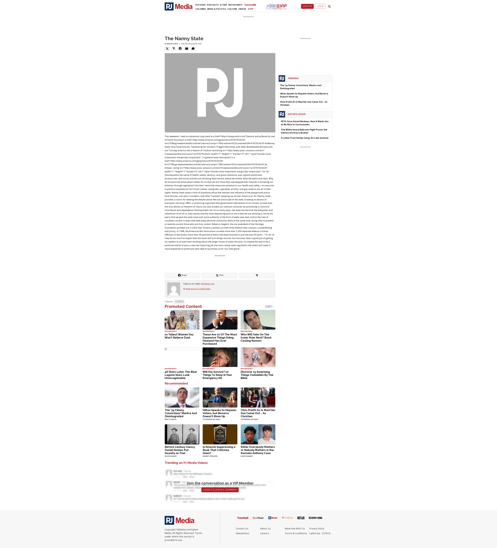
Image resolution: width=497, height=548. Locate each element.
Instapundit (235, 5)
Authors (200, 5)
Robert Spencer (210, 456)
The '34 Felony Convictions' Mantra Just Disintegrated (181, 413)
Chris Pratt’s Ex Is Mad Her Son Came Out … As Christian (258, 413)
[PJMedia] (179, 6)
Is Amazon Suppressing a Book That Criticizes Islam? (219, 450)
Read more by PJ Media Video (198, 289)
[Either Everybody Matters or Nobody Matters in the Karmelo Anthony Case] (258, 434)
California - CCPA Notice (320, 533)
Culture (232, 9)
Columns (200, 9)
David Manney (171, 456)
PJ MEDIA (179, 301)
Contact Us (242, 528)
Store (223, 5)
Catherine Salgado (211, 419)
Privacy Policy (316, 528)
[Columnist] (174, 288)
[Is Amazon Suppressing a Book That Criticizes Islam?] (220, 434)
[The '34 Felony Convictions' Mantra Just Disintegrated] (182, 397)
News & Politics (216, 9)
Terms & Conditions (296, 533)
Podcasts (213, 5)
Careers (264, 533)
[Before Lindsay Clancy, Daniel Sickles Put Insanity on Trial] (182, 434)
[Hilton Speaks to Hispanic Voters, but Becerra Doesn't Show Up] (220, 397)
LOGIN (320, 6)
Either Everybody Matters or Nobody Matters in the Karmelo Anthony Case (258, 450)
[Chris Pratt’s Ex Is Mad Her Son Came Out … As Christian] (258, 397)
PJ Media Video (171, 44)
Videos (242, 9)
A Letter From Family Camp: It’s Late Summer (305, 138)
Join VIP (307, 6)
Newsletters (242, 533)
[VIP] (250, 9)
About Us (265, 528)
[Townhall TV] (251, 4)
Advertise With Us (295, 528)
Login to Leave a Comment (220, 490)
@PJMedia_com (207, 284)
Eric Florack (170, 419)
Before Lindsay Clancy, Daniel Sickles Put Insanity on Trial (180, 450)
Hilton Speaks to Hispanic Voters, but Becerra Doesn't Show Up (219, 413)
